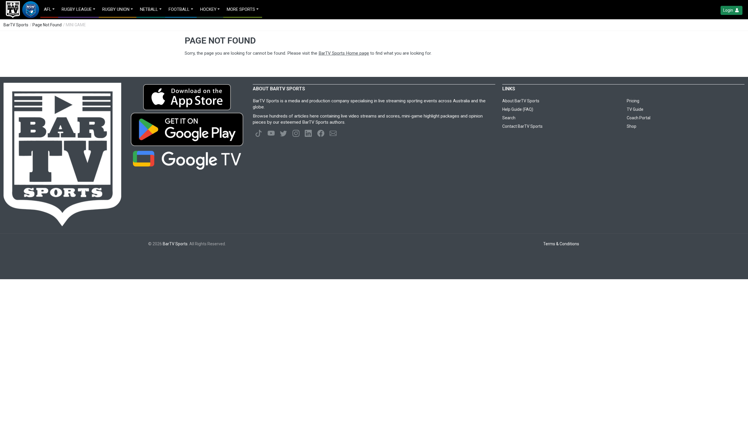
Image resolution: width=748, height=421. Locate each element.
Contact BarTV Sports (522, 126)
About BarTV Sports (520, 101)
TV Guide (635, 109)
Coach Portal (638, 117)
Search (508, 117)
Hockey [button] (208, 9)
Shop (631, 126)
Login (728, 10)
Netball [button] (149, 9)
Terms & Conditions (561, 243)
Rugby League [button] (77, 9)
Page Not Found (47, 25)
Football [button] (179, 9)
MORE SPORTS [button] (241, 9)
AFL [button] (47, 9)
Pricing (633, 101)
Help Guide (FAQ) (517, 109)
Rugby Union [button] (115, 9)
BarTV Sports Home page (343, 53)
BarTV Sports (16, 25)
